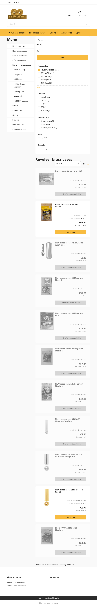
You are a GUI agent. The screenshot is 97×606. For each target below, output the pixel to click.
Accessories (17, 110)
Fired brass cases (19, 46)
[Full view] (88, 163)
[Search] (86, 24)
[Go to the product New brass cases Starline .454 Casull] (46, 497)
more (39, 87)
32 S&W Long (19, 69)
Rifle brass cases (19, 60)
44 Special (18, 74)
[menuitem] (17, 33)
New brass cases (19, 51)
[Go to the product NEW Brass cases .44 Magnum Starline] (46, 356)
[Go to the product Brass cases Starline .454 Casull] (46, 212)
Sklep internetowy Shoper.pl (48, 603)
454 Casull (18, 96)
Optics (15, 115)
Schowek (79, 14)
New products (18, 124)
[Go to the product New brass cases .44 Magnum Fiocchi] (46, 286)
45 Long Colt (19, 91)
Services (15, 120)
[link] (62, 69)
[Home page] (17, 14)
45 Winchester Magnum (19, 85)
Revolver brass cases (21, 65)
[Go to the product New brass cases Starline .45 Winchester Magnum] (46, 462)
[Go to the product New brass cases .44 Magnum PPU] (46, 321)
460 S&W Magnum (21, 101)
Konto (71, 14)
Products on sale (19, 129)
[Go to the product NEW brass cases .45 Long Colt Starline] (46, 392)
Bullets (15, 105)
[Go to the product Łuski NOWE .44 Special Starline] (46, 535)
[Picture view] (84, 163)
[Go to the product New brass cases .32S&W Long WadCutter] (46, 250)
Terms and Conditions (16, 583)
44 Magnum (19, 79)
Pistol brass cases (19, 55)
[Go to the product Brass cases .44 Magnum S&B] (46, 179)
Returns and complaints (16, 586)
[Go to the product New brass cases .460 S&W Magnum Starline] (46, 427)
